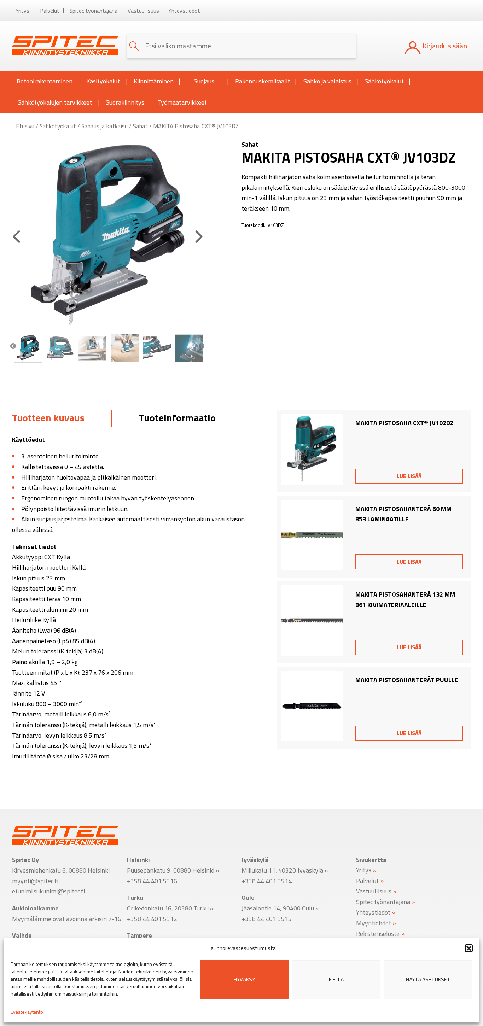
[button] (468, 948)
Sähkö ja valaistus (327, 81)
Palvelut (49, 10)
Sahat (140, 126)
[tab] (48, 418)
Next (201, 346)
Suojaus (204, 81)
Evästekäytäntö (27, 1011)
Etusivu (25, 126)
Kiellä (336, 979)
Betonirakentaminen (44, 81)
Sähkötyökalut (384, 81)
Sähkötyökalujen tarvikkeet (55, 102)
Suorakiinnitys (125, 102)
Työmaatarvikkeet (182, 102)
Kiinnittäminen (154, 81)
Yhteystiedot (184, 10)
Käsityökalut (103, 81)
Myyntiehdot (373, 922)
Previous (13, 346)
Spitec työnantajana (93, 10)
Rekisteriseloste (378, 933)
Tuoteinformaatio (177, 417)
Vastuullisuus (143, 10)
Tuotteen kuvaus (48, 417)
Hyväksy (244, 979)
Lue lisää (409, 476)
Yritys (22, 10)
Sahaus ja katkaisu (104, 126)
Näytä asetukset (428, 979)
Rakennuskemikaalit (262, 81)
